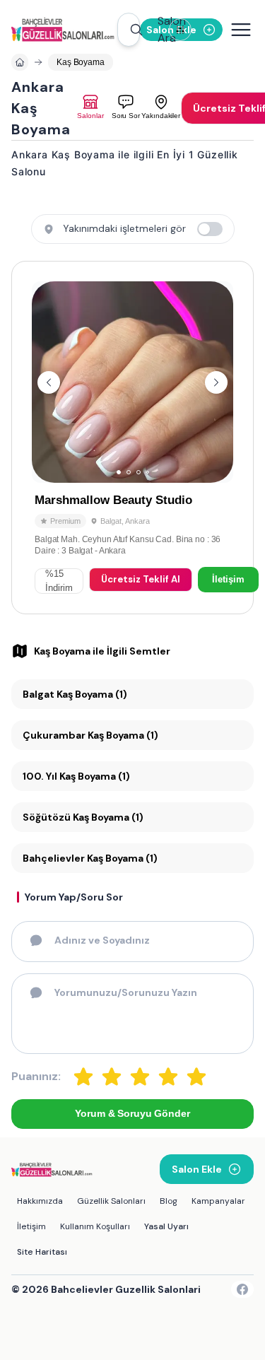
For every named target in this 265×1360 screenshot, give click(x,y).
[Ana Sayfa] (64, 30)
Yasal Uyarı (166, 1226)
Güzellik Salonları (111, 1201)
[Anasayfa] (19, 62)
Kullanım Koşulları (95, 1226)
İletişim (228, 579)
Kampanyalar (218, 1201)
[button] (128, 30)
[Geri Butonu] (216, 382)
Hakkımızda (40, 1201)
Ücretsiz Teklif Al (140, 579)
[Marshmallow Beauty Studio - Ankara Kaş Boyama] (132, 438)
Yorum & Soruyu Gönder (132, 1113)
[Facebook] (242, 1289)
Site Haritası (42, 1252)
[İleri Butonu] (48, 382)
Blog (168, 1201)
